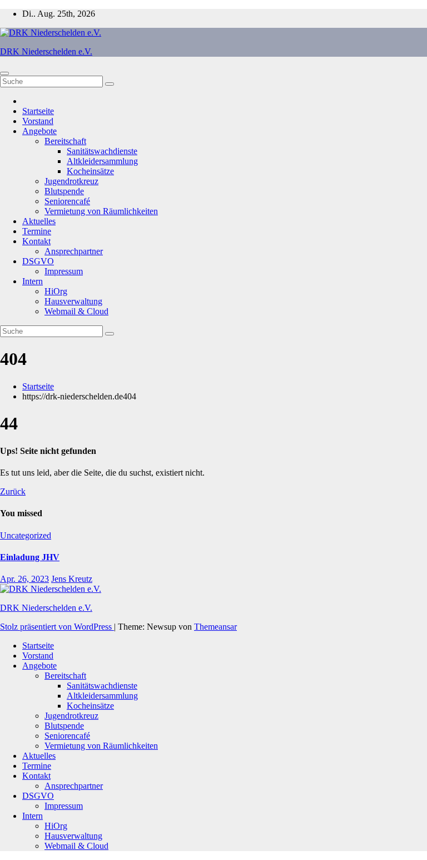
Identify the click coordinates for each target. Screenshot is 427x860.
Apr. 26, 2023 (24, 579)
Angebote (39, 131)
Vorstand (37, 121)
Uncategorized (25, 535)
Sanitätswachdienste (102, 151)
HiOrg (55, 291)
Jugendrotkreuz (71, 181)
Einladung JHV (29, 557)
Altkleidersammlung (102, 161)
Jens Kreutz (71, 579)
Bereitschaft (65, 141)
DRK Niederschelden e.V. (46, 51)
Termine (36, 231)
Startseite (38, 111)
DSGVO (38, 261)
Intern (32, 281)
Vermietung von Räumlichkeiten (101, 211)
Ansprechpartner (73, 251)
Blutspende (64, 191)
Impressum (63, 271)
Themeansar (215, 626)
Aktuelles (39, 221)
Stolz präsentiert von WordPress (57, 626)
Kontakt (36, 241)
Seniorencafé (67, 201)
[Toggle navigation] (4, 73)
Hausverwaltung (73, 301)
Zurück (13, 491)
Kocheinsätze (90, 171)
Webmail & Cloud (76, 311)
